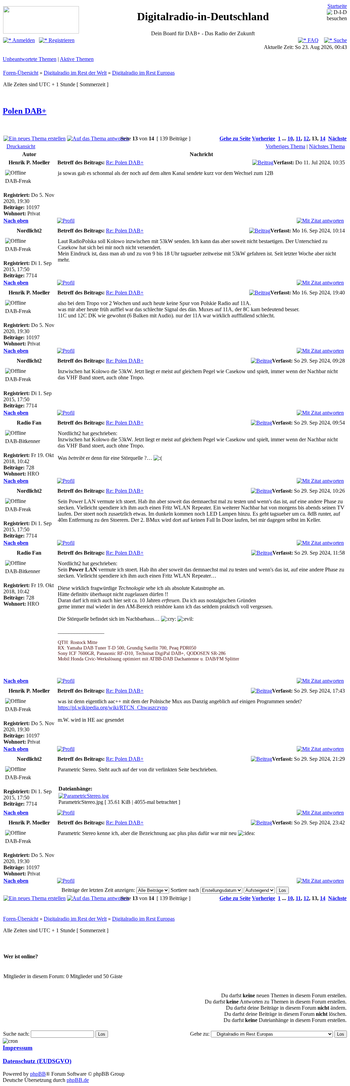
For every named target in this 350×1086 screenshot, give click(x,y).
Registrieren (61, 40)
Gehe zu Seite (235, 138)
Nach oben (15, 221)
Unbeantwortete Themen (29, 59)
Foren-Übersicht (20, 73)
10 (290, 138)
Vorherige (263, 138)
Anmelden (23, 40)
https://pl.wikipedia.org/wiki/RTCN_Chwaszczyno (112, 707)
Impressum (17, 1047)
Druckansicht (20, 146)
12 (306, 138)
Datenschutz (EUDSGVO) (37, 1061)
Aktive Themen (77, 59)
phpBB (38, 1074)
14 (322, 138)
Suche (339, 40)
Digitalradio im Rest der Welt (75, 73)
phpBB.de (78, 1080)
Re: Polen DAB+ (125, 162)
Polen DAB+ (24, 110)
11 (298, 138)
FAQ (312, 40)
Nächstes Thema (327, 146)
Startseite (337, 6)
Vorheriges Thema (285, 146)
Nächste (337, 138)
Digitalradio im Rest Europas (143, 73)
